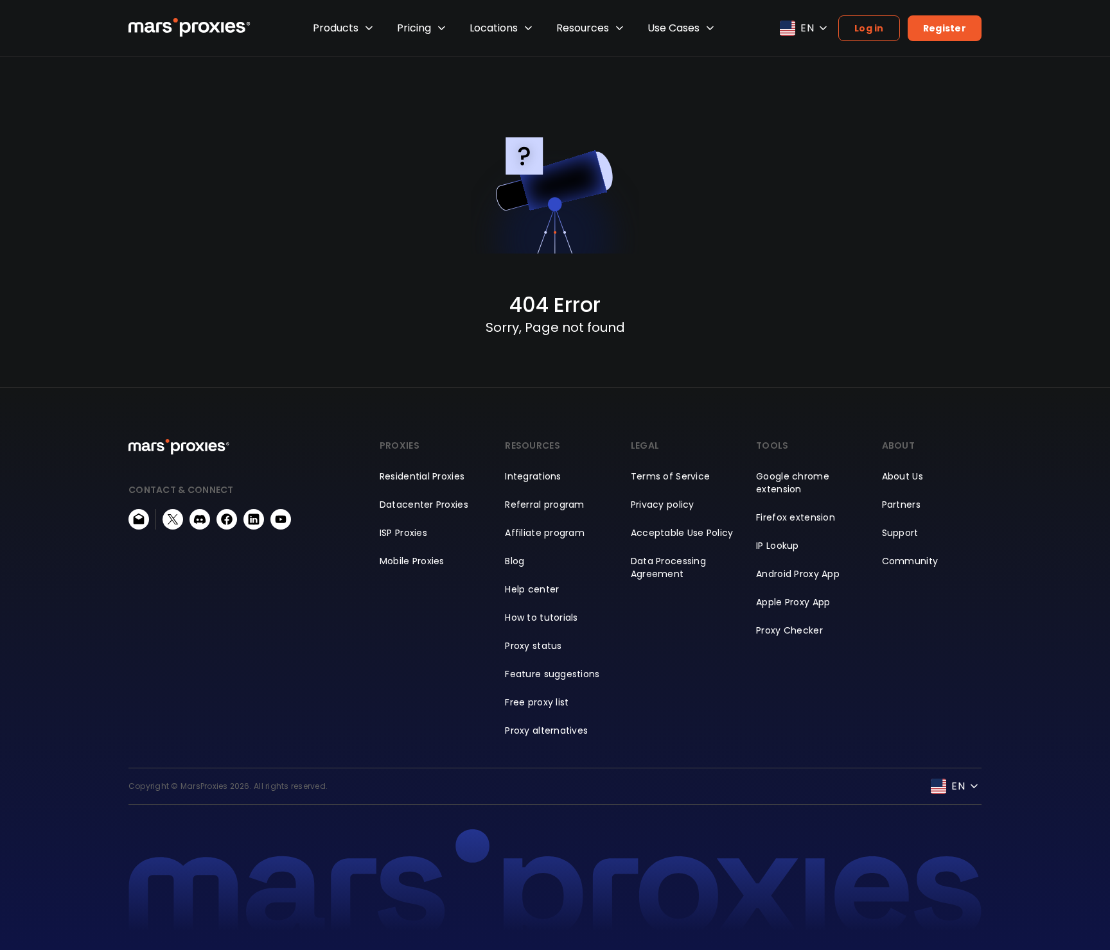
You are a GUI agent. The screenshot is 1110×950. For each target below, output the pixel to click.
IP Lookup (777, 545)
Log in (869, 28)
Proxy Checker (789, 630)
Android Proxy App (798, 573)
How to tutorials (541, 617)
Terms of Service (670, 476)
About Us (902, 476)
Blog (514, 561)
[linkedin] (253, 519)
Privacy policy (662, 504)
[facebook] (226, 519)
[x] (173, 519)
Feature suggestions (552, 674)
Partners (901, 504)
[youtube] (280, 519)
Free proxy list (536, 702)
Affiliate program (545, 532)
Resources (582, 28)
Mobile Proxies (412, 561)
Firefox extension (795, 517)
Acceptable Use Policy (682, 532)
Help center (532, 589)
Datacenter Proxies (424, 504)
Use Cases (674, 28)
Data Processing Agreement (668, 567)
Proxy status (533, 645)
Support (900, 532)
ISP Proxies (403, 532)
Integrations (533, 476)
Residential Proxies (422, 476)
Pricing (414, 28)
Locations (494, 28)
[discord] (199, 519)
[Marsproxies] (189, 27)
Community (910, 561)
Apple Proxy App (793, 602)
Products (335, 28)
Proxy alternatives (546, 730)
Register (944, 28)
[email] (138, 519)
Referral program (544, 504)
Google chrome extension (792, 483)
